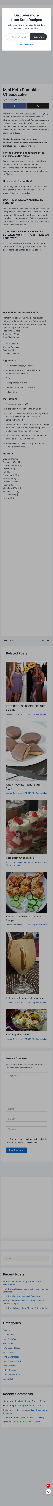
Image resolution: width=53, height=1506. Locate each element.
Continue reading (26, 44)
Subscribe (38, 36)
